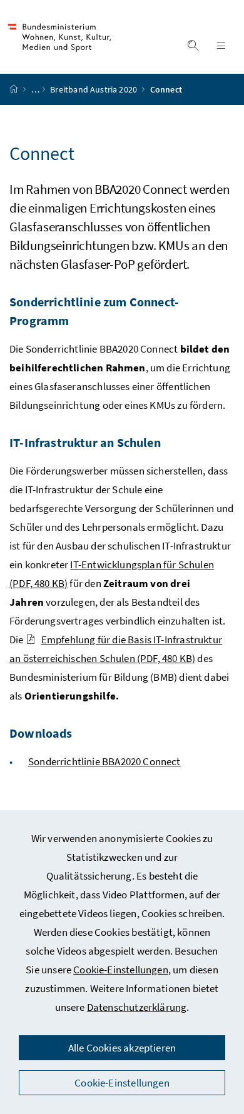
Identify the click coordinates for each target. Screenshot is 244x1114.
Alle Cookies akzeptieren (122, 1048)
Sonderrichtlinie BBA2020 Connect (104, 761)
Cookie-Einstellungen (120, 969)
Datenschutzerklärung (137, 1007)
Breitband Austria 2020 (94, 89)
